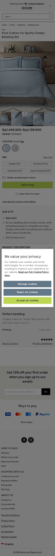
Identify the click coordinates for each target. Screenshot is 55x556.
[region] (27, 278)
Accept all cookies (27, 300)
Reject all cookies (27, 292)
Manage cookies (27, 284)
